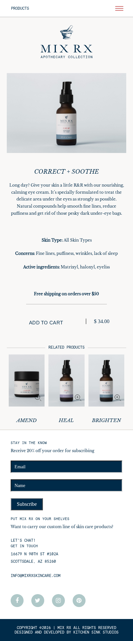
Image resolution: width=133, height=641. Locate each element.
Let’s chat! (23, 540)
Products (20, 8)
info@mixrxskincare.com (35, 575)
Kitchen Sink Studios (95, 632)
